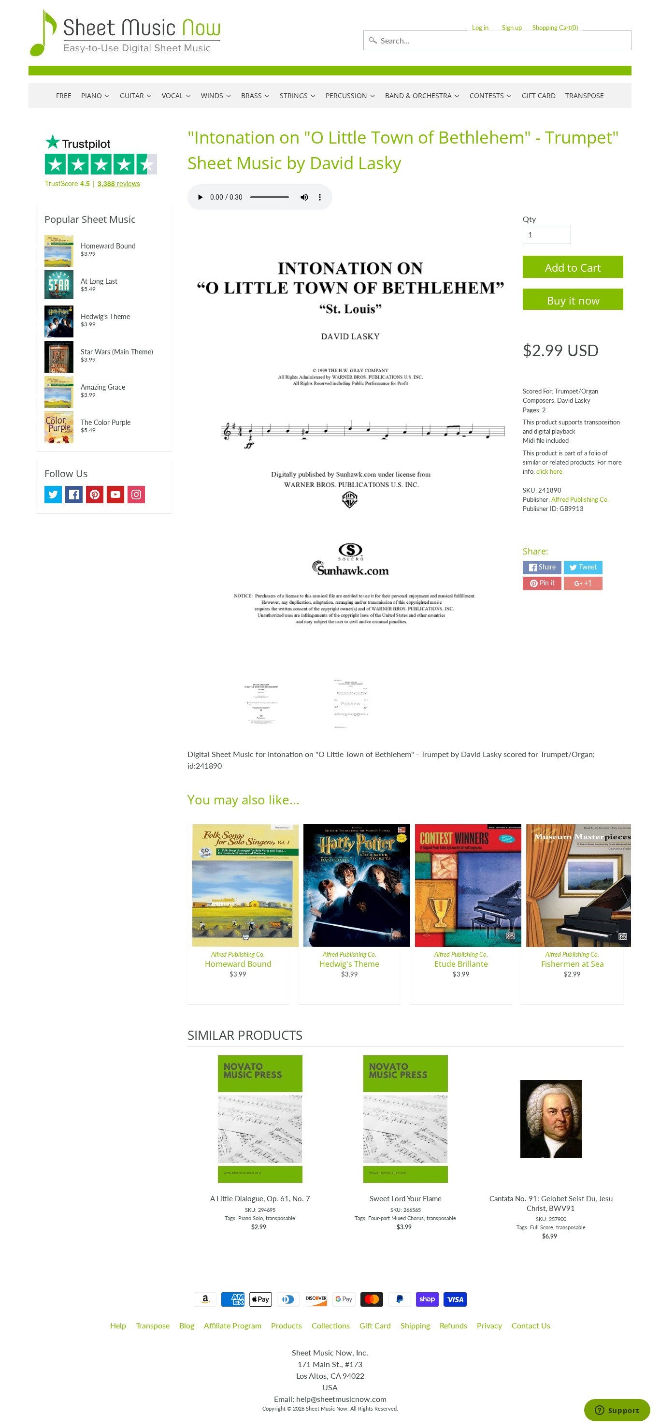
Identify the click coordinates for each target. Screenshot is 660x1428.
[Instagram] (136, 494)
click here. (550, 471)
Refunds (453, 1325)
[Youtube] (115, 494)
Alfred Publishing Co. (580, 499)
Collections (331, 1325)
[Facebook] (74, 494)
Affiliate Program (232, 1325)
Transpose (153, 1325)
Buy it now (573, 300)
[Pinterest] (94, 494)
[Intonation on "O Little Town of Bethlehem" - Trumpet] (261, 703)
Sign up (512, 28)
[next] (613, 1148)
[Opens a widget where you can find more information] (617, 1411)
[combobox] (497, 40)
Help (118, 1325)
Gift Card (375, 1325)
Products (286, 1325)
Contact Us (531, 1325)
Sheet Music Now (326, 1408)
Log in (480, 28)
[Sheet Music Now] (125, 33)
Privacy (489, 1325)
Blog (186, 1325)
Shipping (415, 1325)
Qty (529, 218)
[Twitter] (53, 494)
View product (260, 1129)
